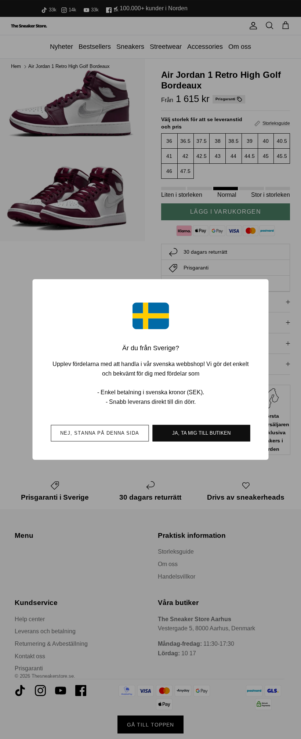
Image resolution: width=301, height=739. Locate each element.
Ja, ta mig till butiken (201, 433)
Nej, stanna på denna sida (99, 433)
